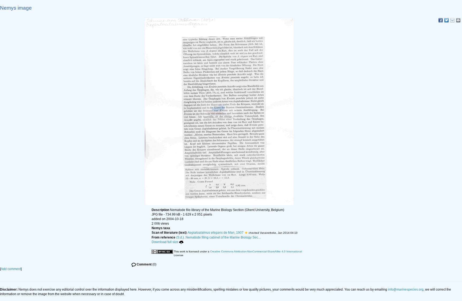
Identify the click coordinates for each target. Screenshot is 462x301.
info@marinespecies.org (406, 289)
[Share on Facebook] (440, 20)
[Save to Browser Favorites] (452, 20)
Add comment (11, 269)
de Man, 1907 (215, 232)
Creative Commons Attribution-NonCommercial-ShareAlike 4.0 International (256, 251)
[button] (246, 232)
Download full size (165, 242)
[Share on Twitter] (446, 20)
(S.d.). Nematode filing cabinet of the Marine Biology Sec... (218, 237)
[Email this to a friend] (458, 20)
